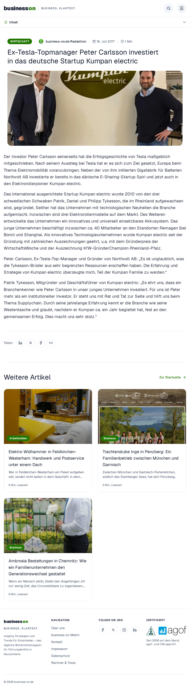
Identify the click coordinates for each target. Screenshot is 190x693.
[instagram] (124, 630)
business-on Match (65, 635)
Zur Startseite (170, 377)
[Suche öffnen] (168, 8)
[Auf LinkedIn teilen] (20, 343)
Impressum (59, 649)
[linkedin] (135, 630)
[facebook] (103, 630)
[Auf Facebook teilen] (41, 343)
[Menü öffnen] (181, 8)
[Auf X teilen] (30, 343)
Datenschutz (60, 656)
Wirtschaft (19, 41)
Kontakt (56, 642)
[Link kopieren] (51, 343)
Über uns (58, 628)
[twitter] (113, 630)
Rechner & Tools (63, 663)
